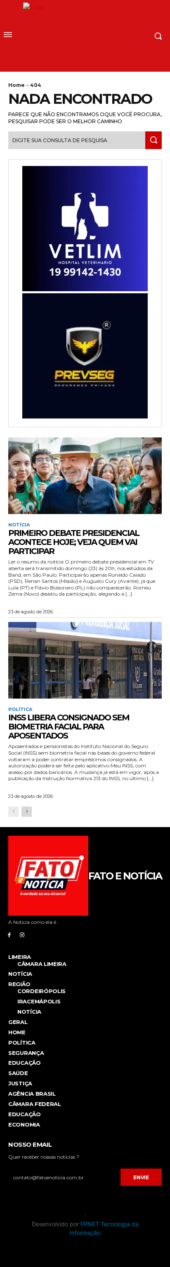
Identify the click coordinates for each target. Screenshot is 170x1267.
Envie (141, 1177)
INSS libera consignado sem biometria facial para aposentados (68, 727)
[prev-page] (13, 811)
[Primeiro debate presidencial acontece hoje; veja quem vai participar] (85, 475)
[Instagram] (22, 934)
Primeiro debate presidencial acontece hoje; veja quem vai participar (73, 542)
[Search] (153, 140)
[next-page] (26, 811)
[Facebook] (9, 934)
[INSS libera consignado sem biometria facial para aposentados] (85, 660)
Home (16, 85)
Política (20, 709)
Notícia (19, 525)
